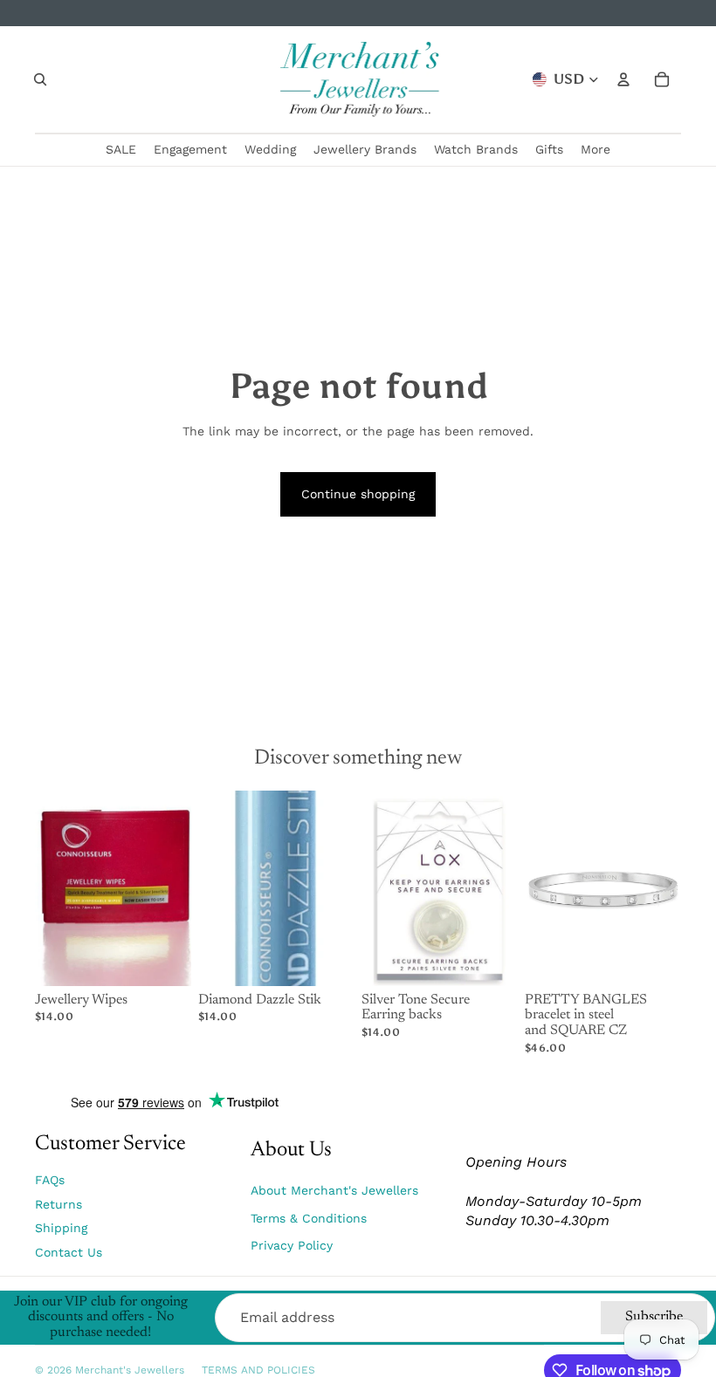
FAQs (50, 1180)
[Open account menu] (623, 79)
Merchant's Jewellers (129, 1370)
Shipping (61, 1228)
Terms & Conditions (309, 1218)
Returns (58, 1204)
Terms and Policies (258, 1370)
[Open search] (40, 79)
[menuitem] (595, 150)
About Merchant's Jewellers (334, 1190)
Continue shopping (358, 494)
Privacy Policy (292, 1245)
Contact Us (68, 1252)
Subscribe (654, 1317)
